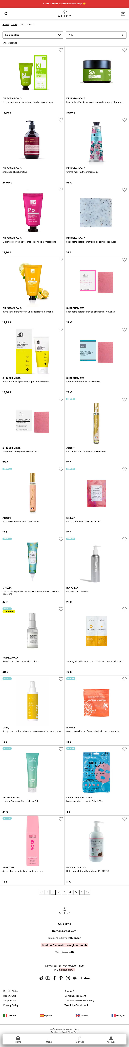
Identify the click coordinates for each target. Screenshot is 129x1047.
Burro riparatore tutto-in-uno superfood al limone (28, 311)
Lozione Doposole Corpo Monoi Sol (20, 801)
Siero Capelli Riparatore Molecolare (20, 661)
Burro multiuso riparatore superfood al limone (26, 381)
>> (87, 892)
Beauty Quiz (9, 995)
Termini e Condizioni (76, 1005)
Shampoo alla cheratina (15, 172)
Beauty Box (70, 991)
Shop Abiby (9, 1000)
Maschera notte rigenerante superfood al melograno (29, 242)
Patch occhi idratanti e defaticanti (83, 521)
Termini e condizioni (59, 1032)
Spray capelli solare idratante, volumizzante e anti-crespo (32, 731)
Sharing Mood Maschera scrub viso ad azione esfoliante (94, 661)
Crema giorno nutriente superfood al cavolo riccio (28, 102)
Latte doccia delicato (77, 591)
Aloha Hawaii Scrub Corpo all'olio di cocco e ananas (92, 731)
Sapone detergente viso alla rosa (83, 381)
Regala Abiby (10, 991)
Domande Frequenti (75, 995)
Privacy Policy (10, 1005)
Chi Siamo (64, 924)
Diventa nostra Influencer (64, 938)
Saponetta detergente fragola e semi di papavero (91, 242)
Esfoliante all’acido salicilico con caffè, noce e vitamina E (94, 102)
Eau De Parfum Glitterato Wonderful (21, 521)
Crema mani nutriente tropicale (82, 172)
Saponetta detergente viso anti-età (20, 451)
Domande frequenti (64, 931)
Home (6, 24)
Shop (14, 24)
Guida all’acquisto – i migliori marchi (65, 945)
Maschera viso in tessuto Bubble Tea (84, 801)
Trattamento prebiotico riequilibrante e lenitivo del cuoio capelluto (31, 592)
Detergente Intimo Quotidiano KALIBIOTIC (87, 871)
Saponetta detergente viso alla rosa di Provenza (90, 311)
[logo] (65, 13)
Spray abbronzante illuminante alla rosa (23, 871)
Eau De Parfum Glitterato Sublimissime (85, 451)
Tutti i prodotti (64, 952)
